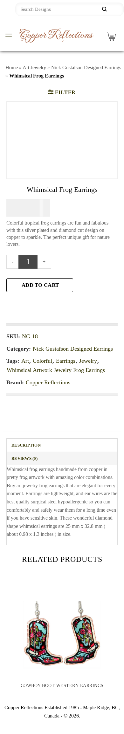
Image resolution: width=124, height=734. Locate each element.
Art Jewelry (34, 67)
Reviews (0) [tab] (24, 458)
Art (25, 361)
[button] (8, 35)
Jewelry (88, 361)
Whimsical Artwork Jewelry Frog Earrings (56, 370)
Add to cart (40, 285)
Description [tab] (26, 445)
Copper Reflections (55, 35)
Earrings (65, 361)
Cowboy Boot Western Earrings (62, 685)
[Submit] (104, 9)
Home (11, 67)
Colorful (42, 361)
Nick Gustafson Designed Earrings (86, 67)
